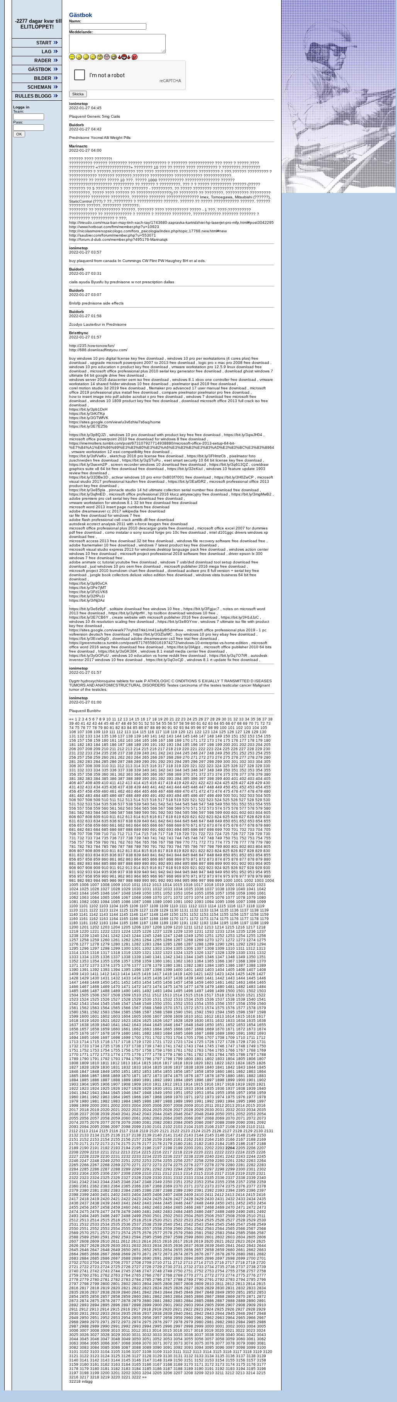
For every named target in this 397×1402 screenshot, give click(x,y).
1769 (261, 1050)
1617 (261, 1016)
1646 (168, 1025)
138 (130, 736)
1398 (158, 969)
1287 (189, 944)
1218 (261, 927)
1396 (137, 969)
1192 (195, 923)
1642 (126, 1025)
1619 (85, 1020)
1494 (168, 991)
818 (170, 851)
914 (138, 868)
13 (126, 719)
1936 (220, 1088)
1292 (241, 944)
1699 (126, 1037)
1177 (245, 919)
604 (260, 812)
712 (121, 834)
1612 (209, 1016)
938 (130, 872)
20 (167, 719)
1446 (261, 978)
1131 (185, 910)
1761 (178, 1050)
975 (227, 876)
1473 (147, 986)
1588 (158, 1012)
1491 (137, 991)
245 (187, 753)
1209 (168, 927)
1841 (220, 1067)
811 (113, 851)
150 (227, 736)
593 (170, 812)
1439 (189, 978)
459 (97, 791)
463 (130, 791)
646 (195, 821)
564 (138, 808)
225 (227, 749)
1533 (178, 999)
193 (170, 744)
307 (81, 766)
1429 (85, 978)
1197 (245, 923)
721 (194, 834)
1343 (178, 957)
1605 (137, 1016)
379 (260, 774)
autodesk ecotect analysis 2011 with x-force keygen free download (128, 524)
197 (203, 744)
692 (162, 829)
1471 (126, 986)
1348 (231, 957)
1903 (74, 1084)
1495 (178, 991)
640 (146, 821)
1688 (210, 1033)
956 (73, 876)
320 (186, 766)
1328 (220, 952)
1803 (220, 1059)
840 (146, 855)
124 (215, 732)
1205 (126, 927)
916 (154, 868)
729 (259, 834)
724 (219, 834)
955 (267, 872)
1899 (231, 1080)
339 (138, 770)
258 (89, 757)
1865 (74, 1076)
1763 (199, 1050)
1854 (158, 1071)
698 (211, 829)
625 (227, 817)
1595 (231, 1012)
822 (202, 851)
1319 (126, 952)
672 (203, 825)
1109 (164, 906)
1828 (85, 1067)
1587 (147, 1012)
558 (89, 808)
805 (267, 846)
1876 (189, 1076)
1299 (116, 948)
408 (89, 783)
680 (267, 825)
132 (81, 736)
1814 (136, 1063)
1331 (251, 952)
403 (252, 778)
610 (106, 817)
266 (154, 757)
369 (179, 774)
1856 (178, 1071)
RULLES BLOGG (34, 96)
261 (114, 757)
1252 (220, 936)
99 (217, 728)
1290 (220, 944)
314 (138, 766)
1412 (105, 974)
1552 (178, 1003)
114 (136, 732)
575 (227, 808)
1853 (147, 1071)
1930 (158, 1088)
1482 (241, 986)
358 (89, 774)
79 (101, 728)
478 (252, 791)
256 (73, 757)
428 (251, 783)
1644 (147, 1025)
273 (211, 757)
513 (130, 800)
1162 (94, 919)
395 (187, 778)
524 (219, 800)
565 (146, 808)
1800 (189, 1059)
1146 (134, 914)
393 (170, 778)
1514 (178, 995)
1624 (137, 1020)
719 (178, 834)
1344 (189, 957)
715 (146, 834)
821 (194, 851)
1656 (74, 1029)
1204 (116, 927)
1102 (94, 906)
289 (138, 761)
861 (114, 859)
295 (187, 761)
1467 (85, 986)
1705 (189, 1037)
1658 (95, 1029)
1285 (168, 944)
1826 (261, 1063)
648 (211, 821)
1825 (251, 1063)
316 (154, 766)
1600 (85, 1016)
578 (252, 808)
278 (252, 757)
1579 (261, 1008)
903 (252, 863)
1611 (199, 1016)
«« (72, 719)
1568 (147, 1008)
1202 (95, 927)
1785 (231, 1054)
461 (114, 791)
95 (194, 728)
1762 (189, 1050)
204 (260, 744)
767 (162, 842)
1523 (74, 999)
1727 (220, 1042)
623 (211, 817)
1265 (158, 940)
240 (146, 753)
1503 (261, 991)
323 (211, 766)
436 (114, 787)
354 (260, 770)
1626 (158, 1020)
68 (240, 723)
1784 (220, 1054)
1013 (157, 885)
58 (182, 723)
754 (260, 838)
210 (106, 749)
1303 (158, 948)
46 (112, 723)
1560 (261, 1003)
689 (138, 829)
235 (106, 753)
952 (243, 872)
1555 (210, 1003)
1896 (199, 1080)
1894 (178, 1080)
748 (211, 838)
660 (106, 825)
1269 (199, 940)
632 (81, 821)
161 (114, 740)
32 (236, 719)
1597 (251, 1012)
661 (114, 825)
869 (179, 859)
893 (170, 863)
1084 (105, 902)
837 (122, 855)
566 (154, 808)
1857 (189, 1071)
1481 (231, 986)
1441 (210, 978)
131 (73, 736)
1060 (251, 893)
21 (172, 719)
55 (165, 723)
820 (186, 851)
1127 (144, 910)
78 (95, 728)
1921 (261, 1084)
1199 (264, 923)
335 (106, 770)
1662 (137, 1029)
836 (114, 855)
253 (252, 753)
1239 (85, 936)
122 (199, 732)
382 (81, 778)
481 (73, 795)
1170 (175, 919)
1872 (147, 1076)
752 (243, 838)
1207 (147, 927)
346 (195, 770)
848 (211, 855)
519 (178, 800)
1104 (114, 906)
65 (223, 723)
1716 (105, 1042)
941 (154, 872)
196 (195, 744)
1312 (251, 948)
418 (170, 783)
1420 (188, 974)
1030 (137, 889)
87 (147, 728)
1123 (104, 910)
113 (128, 732)
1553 (189, 1003)
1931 (168, 1088)
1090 (168, 902)
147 (203, 736)
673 (211, 825)
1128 (154, 910)
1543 (85, 1003)
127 (239, 732)
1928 (137, 1088)
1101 (84, 906)
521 (194, 800)
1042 (261, 889)
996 (195, 880)
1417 (157, 974)
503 (252, 795)
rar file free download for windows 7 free (104, 515)
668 (170, 825)
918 (170, 868)
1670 (220, 1029)
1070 (158, 897)
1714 (85, 1042)
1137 (245, 910)
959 (97, 876)
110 (105, 732)
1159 (264, 914)
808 (89, 851)
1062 (74, 897)
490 (146, 795)
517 (162, 800)
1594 (220, 1012)
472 (203, 791)
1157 (245, 914)
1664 (158, 1029)
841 (154, 855)
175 (227, 740)
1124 (114, 910)
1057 (220, 893)
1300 (126, 948)
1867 (95, 1076)
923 (211, 868)
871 (195, 859)
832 (81, 855)
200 (227, 744)
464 (138, 791)
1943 (95, 1093)
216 (154, 749)
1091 (178, 902)
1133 (205, 910)
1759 (158, 1050)
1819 (188, 1063)
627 (243, 817)
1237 (261, 931)
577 (243, 808)
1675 (74, 1033)
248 (211, 753)
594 (179, 812)
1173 (205, 919)
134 (97, 736)
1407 (251, 969)
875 (227, 859)
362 (122, 774)
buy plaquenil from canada (93, 261)
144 (179, 736)
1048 (126, 893)
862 (122, 859)
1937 (231, 1088)
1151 (185, 914)
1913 (178, 1084)
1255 (251, 936)
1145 (124, 914)
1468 (95, 986)
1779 (168, 1054)
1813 (126, 1063)
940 (146, 872)
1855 (168, 1071)
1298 (105, 948)
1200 (74, 927)
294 (179, 761)
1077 (231, 897)
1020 (230, 885)
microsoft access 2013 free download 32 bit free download (121, 541)
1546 (116, 1003)
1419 (178, 974)
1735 (105, 1046)
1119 (260, 906)
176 (235, 740)
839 (138, 855)
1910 (147, 1084)
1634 (241, 1020)
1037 (210, 889)
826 (235, 851)
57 (176, 723)
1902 (261, 1080)
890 (146, 863)
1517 (209, 995)
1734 (95, 1046)
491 (154, 795)
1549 (147, 1003)
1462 (231, 982)
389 (138, 778)
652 (243, 821)
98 (211, 728)
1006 (85, 885)
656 (73, 825)
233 (89, 753)
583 (89, 812)
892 (162, 863)
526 (235, 800)
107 (81, 732)
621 (194, 817)
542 (162, 804)
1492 (147, 991)
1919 (241, 1084)
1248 (178, 936)
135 (106, 736)
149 (219, 736)
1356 (116, 961)
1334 (85, 957)
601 (235, 812)
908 (89, 868)
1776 (137, 1054)
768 (170, 842)
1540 (251, 999)
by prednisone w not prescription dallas (139, 282)
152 (243, 736)
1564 (105, 1008)
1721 (158, 1042)
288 (130, 761)
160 (106, 740)
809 (97, 851)
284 (97, 761)
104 (256, 728)
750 (227, 838)
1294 (261, 944)
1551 (168, 1003)
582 (81, 812)
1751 (74, 1050)
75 (78, 728)
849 (219, 855)
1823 (230, 1063)
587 (122, 812)
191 (154, 744)
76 (84, 728)
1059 (241, 893)
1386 (231, 965)
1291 (231, 944)
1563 (95, 1008)
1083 (95, 902)
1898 (220, 1080)
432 (81, 787)
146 (195, 736)
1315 (85, 952)
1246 (158, 936)
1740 (158, 1046)
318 (170, 766)
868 (170, 859)
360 (106, 774)
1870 (126, 1076)
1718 (126, 1042)
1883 (261, 1076)
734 (97, 838)
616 (154, 817)
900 (227, 863)
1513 (168, 995)
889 (138, 863)
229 (259, 749)
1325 (189, 952)
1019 (220, 885)
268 (170, 757)
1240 (95, 936)
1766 (231, 1050)
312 (121, 766)
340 (146, 770)
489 (138, 795)
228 (251, 749)
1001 (239, 880)
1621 (105, 1020)
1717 (116, 1042)
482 (81, 795)
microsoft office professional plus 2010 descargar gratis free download (131, 528)
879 (260, 859)
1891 (147, 1080)
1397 (147, 969)
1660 (116, 1029)
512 (121, 800)
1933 (189, 1088)
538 (130, 804)
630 (266, 817)
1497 (199, 991)
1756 (126, 1050)
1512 (157, 995)
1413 (115, 974)
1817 (168, 1063)
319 (178, 766)
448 (211, 787)
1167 (144, 919)
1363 (189, 961)
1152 (195, 914)
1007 (95, 885)
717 (162, 834)
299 (219, 761)
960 (106, 876)
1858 (199, 1071)
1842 (231, 1067)
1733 (85, 1046)
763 (130, 842)
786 (114, 846)
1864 (261, 1071)
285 (106, 761)
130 (263, 732)
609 (97, 817)
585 (106, 812)
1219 (74, 931)
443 (170, 787)
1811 (105, 1063)
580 (267, 808)
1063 (85, 897)
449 (219, 787)
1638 (85, 1025)
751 (235, 838)
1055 (199, 893)
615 (146, 817)
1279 (105, 944)
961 (114, 876)
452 (243, 787)
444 (179, 787)
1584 (116, 1012)
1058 (231, 893)
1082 (85, 902)
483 (89, 795)
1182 (94, 923)
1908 (126, 1084)
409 (97, 783)
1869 (116, 1076)
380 (267, 774)
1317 (105, 952)
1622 (116, 1020)
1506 (95, 995)
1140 (74, 914)
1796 (147, 1059)
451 (235, 787)
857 (81, 859)
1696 (95, 1037)
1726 (210, 1042)
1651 (220, 1025)
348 (211, 770)
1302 (147, 948)
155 (267, 736)
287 (122, 761)
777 (243, 842)
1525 (95, 999)
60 (194, 723)
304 (260, 761)
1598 (261, 1012)
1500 (231, 991)
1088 (147, 902)
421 (194, 783)
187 (122, 744)
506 (73, 800)
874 (219, 859)
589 (138, 812)
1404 (220, 969)
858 (89, 859)
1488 (105, 991)
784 (97, 846)
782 (81, 846)
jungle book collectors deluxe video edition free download (140, 575)
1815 (147, 1063)
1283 (147, 944)
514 (138, 800)
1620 (95, 1020)
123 (207, 732)
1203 (105, 927)
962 (122, 876)
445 (187, 787)
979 (260, 876)
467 (162, 791)
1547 (126, 1003)
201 (235, 744)
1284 (158, 944)
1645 (158, 1025)
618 (170, 817)
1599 (74, 1016)
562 (122, 808)
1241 (105, 936)
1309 (220, 948)
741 (154, 838)
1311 (241, 948)
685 (106, 829)
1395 (126, 969)
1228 (168, 931)
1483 (251, 986)
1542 (74, 1003)
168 (170, 740)
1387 (241, 965)
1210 (178, 927)
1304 (168, 948)
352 (243, 770)
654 (260, 821)
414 (138, 783)
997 (203, 880)
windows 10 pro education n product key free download (118, 367)
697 (203, 829)
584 (97, 812)
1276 (74, 944)
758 (89, 842)
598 (211, 812)
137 (122, 736)
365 (146, 774)
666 (154, 825)
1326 (199, 952)
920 (186, 868)
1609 (178, 1016)
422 (202, 783)
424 (219, 783)
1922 (74, 1088)
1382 (189, 965)
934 (97, 872)
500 (227, 795)
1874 (168, 1076)
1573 (199, 1008)
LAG (47, 51)
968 (170, 876)
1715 (95, 1042)
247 (203, 753)
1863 (251, 1071)
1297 (95, 948)
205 (267, 744)
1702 (158, 1037)
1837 (178, 1067)
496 (195, 795)
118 (167, 732)
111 (113, 732)
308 (89, 766)
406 (73, 783)
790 (146, 846)
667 (162, 825)
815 (146, 851)
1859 (210, 1071)
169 (179, 740)
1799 (178, 1059)
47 (118, 723)
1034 (178, 889)
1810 (95, 1063)
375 (227, 774)
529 (259, 800)
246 (195, 753)
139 (138, 736)
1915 (199, 1084)
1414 (126, 974)
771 (195, 842)
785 (106, 846)
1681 (137, 1033)
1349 (241, 957)
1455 (158, 982)
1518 (220, 995)
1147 (144, 914)
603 (252, 812)
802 (243, 846)
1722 (168, 1042)
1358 (137, 961)
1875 (178, 1076)
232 (81, 753)
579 (260, 808)
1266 (168, 940)
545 (187, 804)
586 (114, 812)
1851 (126, 1071)
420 (186, 783)
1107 (144, 906)
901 (235, 863)
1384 (210, 965)
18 (155, 719)
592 (162, 812)
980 (267, 876)
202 (243, 744)
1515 (188, 995)
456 (73, 791)
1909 (137, 1084)
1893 (168, 1080)
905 (267, 863)
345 (187, 770)
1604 (126, 1016)
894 (179, 863)
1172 (195, 919)
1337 (116, 957)
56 (170, 723)
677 (243, 825)
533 (89, 804)
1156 (235, 914)
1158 (255, 914)
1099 (261, 902)
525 (227, 800)
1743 (189, 1046)
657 (81, 825)
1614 (230, 1016)
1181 (84, 923)
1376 (126, 965)
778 (252, 842)
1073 (189, 897)
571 (195, 808)
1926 (116, 1088)
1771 (85, 1054)
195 (187, 744)
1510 (137, 995)
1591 (189, 1012)
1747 (231, 1046)
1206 (137, 927)
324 (219, 766)
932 (81, 872)
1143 (104, 914)
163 (130, 740)
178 (252, 740)
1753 (95, 1050)
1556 (220, 1003)
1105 (124, 906)
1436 (158, 978)
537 (122, 804)
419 (178, 783)
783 (89, 846)
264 (138, 757)
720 (186, 834)
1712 (261, 1037)
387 (122, 778)
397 (203, 778)
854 (260, 855)
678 (252, 825)
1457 (178, 982)
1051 (158, 893)
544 (179, 804)
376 (235, 774)
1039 (231, 889)
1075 (210, 897)
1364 (199, 961)
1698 (116, 1037)
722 (202, 834)
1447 (74, 982)
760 (106, 842)
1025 (85, 889)
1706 (199, 1037)
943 (170, 872)
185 (106, 744)
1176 (235, 919)
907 (81, 868)
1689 (220, 1033)
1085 (116, 902)
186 (114, 744)
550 (227, 804)
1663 (147, 1029)
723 (211, 834)
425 (227, 783)
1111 (183, 906)
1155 (225, 914)
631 (73, 821)
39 (72, 723)
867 (162, 859)
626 (235, 817)
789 (138, 846)
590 (146, 812)
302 (243, 761)
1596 (241, 1012)
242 (162, 753)
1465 (261, 982)
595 (187, 812)
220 (186, 749)
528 (251, 800)
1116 (232, 906)
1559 (251, 1003)
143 (170, 736)
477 (243, 791)
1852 (137, 1071)
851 (235, 855)
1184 (114, 923)
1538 (231, 999)
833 (89, 855)
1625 (147, 1020)
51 (141, 723)
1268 (189, 940)
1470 (116, 986)
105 (263, 728)
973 (211, 876)
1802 (210, 1059)
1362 (178, 961)
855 (267, 855)
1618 (74, 1020)
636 (114, 821)
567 (162, 808)
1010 (126, 885)
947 (203, 872)
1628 (178, 1020)
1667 (189, 1029)
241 (154, 753)
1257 (74, 940)
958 (89, 876)
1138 (255, 910)
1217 (251, 927)
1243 (126, 936)
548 (211, 804)
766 (154, 842)
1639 (95, 1025)
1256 (261, 936)
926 (235, 868)
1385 (220, 965)
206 (73, 749)
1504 (74, 995)
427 (243, 783)
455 (267, 787)
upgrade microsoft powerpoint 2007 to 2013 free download (142, 362)
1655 (261, 1025)
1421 (199, 974)
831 (73, 855)
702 (243, 829)
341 (154, 770)
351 (235, 770)
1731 (261, 1042)
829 (259, 851)
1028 (116, 889)
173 (211, 740)
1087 (137, 902)
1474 (158, 986)
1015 (178, 885)
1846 (74, 1071)
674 (219, 825)
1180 (74, 923)
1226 (147, 931)
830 (266, 851)
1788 (261, 1054)
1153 (205, 914)
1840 (210, 1067)
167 (162, 740)
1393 (105, 969)
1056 (210, 893)
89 (159, 728)
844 (179, 855)
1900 (241, 1080)
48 (124, 723)
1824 (241, 1063)
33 (242, 719)
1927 (126, 1088)
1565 (116, 1008)
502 (243, 795)
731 (73, 838)
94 (188, 728)
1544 (95, 1003)
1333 (74, 957)
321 (194, 766)
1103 (104, 906)
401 (235, 778)
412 (121, 783)
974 (219, 876)
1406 (241, 969)
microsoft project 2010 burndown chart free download (116, 570)
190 (146, 744)
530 (266, 800)
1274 (251, 940)
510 (106, 800)
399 (219, 778)
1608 (168, 1016)
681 (73, 829)
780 (267, 842)
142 (162, 736)
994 (179, 880)
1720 (147, 1042)
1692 (251, 1033)
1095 (220, 902)
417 (162, 783)
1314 (74, 952)
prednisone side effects (103, 303)
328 (251, 766)
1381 (178, 965)
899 (219, 863)
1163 (104, 919)
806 (73, 851)
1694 (74, 1037)
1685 (178, 1033)
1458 (189, 982)
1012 (147, 885)
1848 (95, 1071)
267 (162, 757)
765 (146, 842)
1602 (105, 1016)
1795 (137, 1059)
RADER (43, 60)
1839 (199, 1067)
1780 (178, 1054)
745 (187, 838)
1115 (222, 906)
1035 (189, 889)
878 (252, 859)
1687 (199, 1033)
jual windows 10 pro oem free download (125, 566)
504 (260, 795)
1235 (241, 931)
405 (267, 778)
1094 (210, 902)
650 (227, 821)
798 (211, 846)
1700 (137, 1037)
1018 (209, 885)
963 (130, 876)
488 (130, 795)
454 (260, 787)
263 (130, 757)
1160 (74, 919)
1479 (210, 986)
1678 (105, 1033)
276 (235, 757)
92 (176, 728)
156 (73, 740)
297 (203, 761)
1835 (158, 1067)
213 (130, 749)
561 (114, 808)
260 (106, 757)
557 (81, 808)
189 (138, 744)
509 (97, 800)
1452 (126, 982)
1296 (85, 948)
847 (203, 855)
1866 (85, 1076)
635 (106, 821)
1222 (105, 931)
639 (138, 821)
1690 (231, 1033)
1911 (158, 1084)
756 (73, 842)
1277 (85, 944)
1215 (230, 927)
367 (162, 774)
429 (259, 783)
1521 (251, 995)
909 (97, 868)
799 (219, 846)
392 (162, 778)
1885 (85, 1080)
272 (203, 757)
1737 (126, 1046)
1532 (168, 999)
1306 (189, 948)
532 (81, 804)
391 (154, 778)
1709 (231, 1037)
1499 (220, 991)
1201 (85, 927)
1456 (168, 982)
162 (122, 740)
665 (146, 825)
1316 (95, 952)
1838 (189, 1067)
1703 (168, 1037)
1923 (85, 1088)
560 (106, 808)
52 (147, 723)
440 (146, 787)
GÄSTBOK (40, 69)
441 (154, 787)
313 (130, 766)
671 (195, 825)
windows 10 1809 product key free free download (133, 401)
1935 (210, 1088)
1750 (261, 1046)
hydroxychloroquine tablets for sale (112, 681)
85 (136, 728)
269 (179, 757)
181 (73, 744)
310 (106, 766)
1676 (85, 1033)
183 (89, 744)
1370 (261, 961)
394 (179, 778)
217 (162, 749)
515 (146, 800)
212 (121, 749)
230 (266, 749)
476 (235, 791)
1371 (74, 965)
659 (97, 825)
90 (165, 728)
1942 (85, 1093)
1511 (147, 995)
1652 (231, 1025)
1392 (95, 969)
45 (107, 723)
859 (97, 859)
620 (186, 817)
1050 (147, 893)
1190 (175, 923)
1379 (158, 965)
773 (211, 842)
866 (154, 859)
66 (228, 723)
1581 (85, 1012)
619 (178, 817)
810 (106, 851)
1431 (105, 978)
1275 (261, 940)
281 (73, 761)
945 (187, 872)
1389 (261, 965)
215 (146, 749)
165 (146, 740)
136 (114, 736)
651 (235, 821)
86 (141, 728)
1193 (205, 923)
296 (195, 761)
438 (130, 787)
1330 (241, 952)
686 (114, 829)
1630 (199, 1020)
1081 (74, 902)
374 (219, 774)
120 (182, 732)
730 (266, 834)
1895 (189, 1080)
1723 (178, 1042)
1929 (147, 1088)
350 (227, 770)
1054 (189, 893)
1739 (147, 1046)
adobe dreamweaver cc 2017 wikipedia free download (117, 511)
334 (97, 770)
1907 (116, 1084)
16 (143, 719)
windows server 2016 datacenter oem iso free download (119, 379)
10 (109, 719)
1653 (241, 1025)
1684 (168, 1033)
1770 (74, 1054)
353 (252, 770)
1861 (231, 1071)
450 (227, 787)
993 (170, 880)
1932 (178, 1088)
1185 (124, 923)
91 (170, 728)
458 (89, 791)
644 (179, 821)
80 (107, 728)
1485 (74, 991)
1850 (116, 1071)
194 (179, 744)
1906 (105, 1084)
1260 (105, 940)
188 (130, 744)
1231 (199, 931)
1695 (85, 1037)
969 (179, 876)
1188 (154, 923)
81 (112, 728)
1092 (189, 902)
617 (162, 817)
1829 (95, 1067)
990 (146, 880)
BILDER (43, 78)
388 (130, 778)
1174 (215, 919)
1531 (158, 999)
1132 (195, 910)
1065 (105, 897)
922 (202, 868)
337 (122, 770)
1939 (251, 1088)
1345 (199, 957)
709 (97, 834)
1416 (147, 974)
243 (170, 753)
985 (106, 880)
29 (219, 719)
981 (73, 880)
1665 (168, 1029)
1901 (251, 1080)
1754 (105, 1050)
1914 (188, 1084)
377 (243, 774)
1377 (137, 965)
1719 (137, 1042)
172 (203, 740)
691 (154, 829)
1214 (220, 927)
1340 (147, 957)
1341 (158, 957)
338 (130, 770)
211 (113, 749)
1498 (210, 991)
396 (195, 778)
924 (219, 868)
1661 (126, 1029)
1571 (178, 1008)
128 (247, 732)
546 (195, 804)
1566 (126, 1008)
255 (267, 753)
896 (195, 863)
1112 (193, 906)
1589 (168, 1012)
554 (260, 804)
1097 (241, 902)
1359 (147, 961)
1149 (164, 914)
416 (154, 783)
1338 (126, 957)
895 (187, 863)
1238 (74, 936)
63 (211, 723)
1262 (126, 940)
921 (194, 868)
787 (122, 846)
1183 (104, 923)
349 (219, 770)
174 (219, 740)
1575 (220, 1008)
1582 (95, 1012)
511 (113, 800)
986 (114, 880)
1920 (251, 1084)
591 (154, 812)
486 (114, 795)
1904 (85, 1084)
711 (113, 834)
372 (203, 774)
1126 (134, 910)
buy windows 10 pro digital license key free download (116, 358)
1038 (220, 889)
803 (252, 846)
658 (89, 825)
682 (81, 829)
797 (203, 846)
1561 (74, 1008)
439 (138, 787)
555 (267, 804)
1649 (199, 1025)
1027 (105, 889)
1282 (137, 944)
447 (203, 787)
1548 (137, 1003)
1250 (199, 936)
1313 (261, 948)
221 (194, 749)
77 (89, 728)
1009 (116, 885)
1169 (164, 919)
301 (235, 761)
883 (89, 863)
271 (195, 757)
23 (184, 719)
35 (253, 719)
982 (81, 880)
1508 (116, 995)
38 (270, 719)
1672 (241, 1029)
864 (138, 859)
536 (114, 804)
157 (81, 740)
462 (122, 791)
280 (267, 757)
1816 (157, 1063)
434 (97, 787)
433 (89, 787)
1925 (105, 1088)
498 (211, 795)
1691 (241, 1033)
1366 (220, 961)
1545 (105, 1003)
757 (81, 842)
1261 (116, 940)
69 (246, 723)
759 (97, 842)
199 (219, 744)
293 (170, 761)
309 (97, 766)
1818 (178, 1063)
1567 (137, 1008)
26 (201, 719)
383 (89, 778)
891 (154, 863)
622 (202, 817)
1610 (189, 1016)
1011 (137, 885)
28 (213, 719)
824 (219, 851)
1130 (175, 910)
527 (243, 800)
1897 (210, 1080)
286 (114, 761)
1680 (126, 1033)
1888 (116, 1080)
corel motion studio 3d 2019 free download (107, 388)
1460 (210, 982)
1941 (74, 1093)
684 (97, 829)
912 (121, 868)
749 (219, 838)
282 (81, 761)
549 (219, 804)
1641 (116, 1025)
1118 (251, 906)
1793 (116, 1059)
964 (138, 876)
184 (97, 744)
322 (202, 766)
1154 (215, 914)
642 (162, 821)
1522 (261, 995)
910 (106, 868)
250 (227, 753)
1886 (95, 1080)
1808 (74, 1063)
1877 (199, 1076)
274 (219, 757)
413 (130, 783)
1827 (74, 1067)
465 (146, 791)
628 (251, 817)
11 (114, 719)
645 (187, 821)
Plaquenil (77, 116)
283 (89, 761)
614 (138, 817)
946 (195, 872)
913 (130, 868)
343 (170, 770)
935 (106, 872)
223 (211, 749)
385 (106, 778)
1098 (251, 902)
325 (227, 766)
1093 (199, 902)
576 (235, 808)
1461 (220, 982)
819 (178, 851)
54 (159, 723)
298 (211, 761)
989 (138, 880)
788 (130, 846)
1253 (231, 936)
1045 (95, 893)
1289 (210, 944)
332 (81, 770)
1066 (116, 897)
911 (113, 868)
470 (187, 791)
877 (243, 859)
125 (223, 732)
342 (162, 770)
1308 (210, 948)
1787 (251, 1054)
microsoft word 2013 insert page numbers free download (119, 507)
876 (235, 859)
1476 (178, 986)
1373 (95, 965)
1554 (199, 1003)
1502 (251, 991)
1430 (95, 978)
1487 (95, 991)
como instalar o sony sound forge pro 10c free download (155, 532)
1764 (210, 1050)
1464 (251, 982)
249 (219, 753)
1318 (116, 952)
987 (122, 880)
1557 (231, 1003)
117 (159, 732)
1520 (241, 995)
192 (162, 744)
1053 (178, 893)
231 (73, 753)
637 (122, 821)
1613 (220, 1016)
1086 (126, 902)
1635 (251, 1020)
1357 (126, 961)
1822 (220, 1063)
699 (219, 829)
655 (267, 821)
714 (138, 834)
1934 (199, 1088)
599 (219, 812)
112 (120, 732)
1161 (84, 919)
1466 (74, 986)
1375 (116, 965)
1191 (185, 923)
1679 (116, 1033)
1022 (251, 885)
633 (89, 821)
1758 (147, 1050)
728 (251, 834)
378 (252, 774)
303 (252, 761)
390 (146, 778)
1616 (251, 1016)
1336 (105, 957)
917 (162, 868)
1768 (251, 1050)
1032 (158, 889)
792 (162, 846)
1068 (137, 897)
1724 (189, 1042)
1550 (158, 1003)
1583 (105, 1012)
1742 (178, 1046)
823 (211, 851)
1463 (241, 982)
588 (130, 812)
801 (235, 846)
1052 (168, 893)
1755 (116, 1050)
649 (219, 821)
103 (248, 728)
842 (162, 855)
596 (195, 812)
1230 (189, 931)
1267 (178, 940)
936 (114, 872)
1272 (231, 940)
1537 (220, 999)
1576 (231, 1008)
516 (154, 800)
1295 (74, 948)
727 (243, 834)
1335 (95, 957)
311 (113, 766)
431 (73, 787)
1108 (154, 906)
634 (97, 821)
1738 (137, 1046)
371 (195, 774)
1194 (215, 923)
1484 (261, 986)
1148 (154, 914)
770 (187, 842)
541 (154, 804)
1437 (168, 978)
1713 (74, 1042)
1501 (241, 991)
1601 (95, 1016)
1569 (158, 1008)
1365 (210, 961)
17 (149, 719)
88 (153, 728)
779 (260, 842)
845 (187, 855)
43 (95, 723)
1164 (114, 919)
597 (203, 812)
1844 (251, 1067)
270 (187, 757)
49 (130, 723)
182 (81, 744)
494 (179, 795)
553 (252, 804)
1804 (231, 1059)
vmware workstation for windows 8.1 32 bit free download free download (133, 503)
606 (73, 817)
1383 (199, 965)
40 (78, 723)
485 (106, 795)
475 (227, 791)
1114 (212, 906)
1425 (241, 974)
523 (211, 800)
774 (219, 842)
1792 (105, 1059)
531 (73, 804)
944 (179, 872)
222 (202, 749)
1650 (210, 1025)
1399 (168, 969)
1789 (74, 1059)
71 (257, 723)
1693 (261, 1033)
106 (73, 732)
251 (235, 753)
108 (89, 732)
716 (154, 834)
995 (187, 880)
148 (211, 736)
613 (130, 817)
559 (97, 808)
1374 (105, 965)
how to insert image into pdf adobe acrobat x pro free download (126, 396)
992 (162, 880)
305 (267, 761)
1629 (189, 1020)
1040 (241, 889)
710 (106, 834)
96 (199, 728)
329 (259, 766)
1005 (74, 885)
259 (97, 757)
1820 (199, 1063)
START (44, 43)
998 (211, 880)
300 (227, 761)
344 (179, 770)
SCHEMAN (40, 87)
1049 (137, 893)
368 (170, 774)
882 (81, 863)
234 (97, 753)
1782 (199, 1054)
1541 (261, 999)
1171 (185, 919)
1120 (74, 910)
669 (179, 825)
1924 (95, 1088)
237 (122, 753)
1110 (174, 906)
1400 (178, 969)
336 (114, 770)
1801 (199, 1059)
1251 (210, 936)
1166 (134, 919)
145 (187, 736)
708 (89, 834)
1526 (105, 999)
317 (162, 766)
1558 (241, 1003)
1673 (251, 1029)
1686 (189, 1033)
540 (146, 804)
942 (162, 872)
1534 (189, 999)
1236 (251, 931)
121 (191, 732)
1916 (209, 1084)
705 (267, 829)
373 (211, 774)
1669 (210, 1029)
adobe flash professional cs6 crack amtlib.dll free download (121, 520)
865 (146, 859)
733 (89, 838)
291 (154, 761)
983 (89, 880)
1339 (137, 957)
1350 (251, 957)
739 (138, 838)
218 (170, 749)
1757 (137, 1050)
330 (266, 766)
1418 (168, 974)
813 (130, 851)
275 (227, 757)
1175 (225, 919)
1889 (126, 1080)
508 (89, 800)
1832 (126, 1067)
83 (124, 728)
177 (243, 740)
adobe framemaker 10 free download (102, 545)
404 (260, 778)
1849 (105, 1071)
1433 (126, 978)
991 (154, 880)
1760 (168, 1050)
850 (227, 855)
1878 (210, 1076)
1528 (126, 999)
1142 (94, 914)
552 (243, 804)
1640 (105, 1025)
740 (146, 838)
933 (89, 872)
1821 (209, 1063)
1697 (105, 1037)
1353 (85, 961)
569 (179, 808)
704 (260, 829)
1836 (168, 1067)
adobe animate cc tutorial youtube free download (113, 562)
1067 (126, 897)
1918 (230, 1084)
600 (227, 812)
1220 (85, 931)
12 (120, 719)
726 (235, 834)
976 (235, 876)
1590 (178, 1012)
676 (235, 825)
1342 (168, 957)
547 (203, 804)
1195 (225, 923)
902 (243, 863)
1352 (74, 961)
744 (179, 838)
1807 (261, 1059)
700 (227, 829)
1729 (241, 1042)
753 (252, 838)
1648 (189, 1025)
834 (97, 855)
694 (179, 829)
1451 (116, 982)
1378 (147, 965)
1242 (116, 936)
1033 (168, 889)
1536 (210, 999)
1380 (168, 965)
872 (203, 859)
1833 (137, 1067)
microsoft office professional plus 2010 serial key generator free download (155, 371)
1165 (124, 919)
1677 (95, 1033)
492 (162, 795)
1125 (124, 910)
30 (224, 719)
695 (187, 829)
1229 (178, 931)
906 (73, 868)
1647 (178, 1025)
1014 (168, 885)
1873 (158, 1076)
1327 (210, 952)
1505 (85, 995)
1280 (116, 944)
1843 (241, 1067)
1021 (241, 885)
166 (154, 740)
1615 (241, 1016)
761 (114, 842)
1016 (188, 885)
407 (81, 783)
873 (211, 859)
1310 (231, 948)
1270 (210, 940)
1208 (158, 927)
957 (81, 876)
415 (146, 783)
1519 (230, 995)
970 (187, 876)
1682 (147, 1033)
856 (73, 859)
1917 (220, 1084)
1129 (164, 910)
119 (174, 732)
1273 (241, 940)
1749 (251, 1046)
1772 (95, 1054)
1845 (261, 1067)
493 (170, 795)
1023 (261, 885)
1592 (199, 1012)
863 (130, 859)
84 (130, 728)
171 (195, 740)
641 (154, 821)
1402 (199, 969)
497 (203, 795)
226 (235, 749)
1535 (199, 999)
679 (260, 825)
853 (252, 855)
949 (219, 872)
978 (252, 876)
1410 (85, 974)
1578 (251, 1008)
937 (122, 872)
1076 (220, 897)
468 (170, 791)
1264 (147, 940)
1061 (261, 893)
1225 (137, 931)
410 (106, 783)
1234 (231, 931)
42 (89, 723)
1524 (85, 999)
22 (178, 719)
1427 (261, 974)
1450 (105, 982)
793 (170, 846)
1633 (231, 1020)
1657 (85, 1029)
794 (179, 846)
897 (203, 863)
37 (265, 719)
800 (227, 846)
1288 (199, 944)
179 (260, 740)
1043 (74, 893)
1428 (74, 978)
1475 (168, 986)
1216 (241, 927)
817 (162, 851)
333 (89, 770)
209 (97, 749)
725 (227, 834)
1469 (105, 986)
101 (232, 728)
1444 (241, 978)
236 (114, 753)
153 (252, 736)
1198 (255, 923)
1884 (74, 1080)
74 (72, 728)
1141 (84, 914)
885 (106, 863)
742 (162, 838)
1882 (251, 1076)
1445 (251, 978)
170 (187, 740)
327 (243, 766)
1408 (261, 969)
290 (146, 761)
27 (207, 719)
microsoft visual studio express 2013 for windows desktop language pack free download (147, 549)
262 (122, 757)
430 (266, 783)
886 (114, 863)
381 (73, 778)
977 (243, 876)
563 (130, 808)
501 (235, 795)
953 (252, 872)
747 (203, 838)
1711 (251, 1037)
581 (73, 812)
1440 (199, 978)
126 (231, 732)
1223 (116, 931)
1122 (94, 910)
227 (243, 749)
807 (81, 851)
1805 (241, 1059)
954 (260, 872)
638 (130, 821)
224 (219, 749)
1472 (137, 986)
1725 (199, 1042)
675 (227, 825)
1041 (251, 889)
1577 (241, 1008)
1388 (251, 965)
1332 (261, 952)
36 (259, 719)
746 (195, 838)
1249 (189, 936)
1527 (116, 999)
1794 (126, 1059)
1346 (210, 957)
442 (162, 787)
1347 (220, 957)
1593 (210, 1012)
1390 (74, 969)
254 (260, 753)
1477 (189, 986)
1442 (220, 978)
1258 (85, 940)
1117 (241, 906)
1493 (158, 991)
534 (97, 804)
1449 (95, 982)
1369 (251, 961)
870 (187, 859)
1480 (220, 986)
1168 (154, 919)
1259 (95, 940)
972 (203, 876)
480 (267, 791)
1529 (137, 999)
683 (89, 829)
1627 (168, 1020)
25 (195, 719)
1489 (116, 991)
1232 (210, 931)
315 (146, 766)
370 (187, 774)
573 (211, 808)
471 (195, 791)
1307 (199, 948)
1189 (164, 923)
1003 (259, 880)
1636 (261, 1020)
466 (154, 791)
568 (170, 808)
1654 (251, 1025)
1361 (168, 961)
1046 (105, 893)
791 (154, 846)
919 (178, 868)
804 (260, 846)
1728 (231, 1042)
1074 (199, 897)
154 (260, 736)
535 (106, 804)
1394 (116, 969)
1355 (105, 961)
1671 (231, 1029)
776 (235, 842)
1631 (210, 1020)
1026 (95, 889)
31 (230, 719)
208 (89, 749)
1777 (147, 1054)
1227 (158, 931)
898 (211, 863)
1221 (95, 931)
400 (227, 778)
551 (235, 804)
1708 (220, 1037)
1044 (85, 893)
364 (138, 774)
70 (251, 723)
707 (81, 834)
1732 (74, 1046)
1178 (255, 919)
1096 (231, 902)
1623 (126, 1020)
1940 (261, 1088)
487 (122, 795)
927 (243, 868)
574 (219, 808)
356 (73, 774)
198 (211, 744)
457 (81, 791)
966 (154, 876)
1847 (85, 1071)
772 (203, 842)
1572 (189, 1008)
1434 (137, 978)
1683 (158, 1033)
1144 (114, 914)
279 (260, 757)
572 (203, 808)
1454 (147, 982)
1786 (241, 1054)
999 (219, 880)
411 (113, 783)
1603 (116, 1016)
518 (170, 800)
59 (188, 723)
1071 (168, 897)
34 (248, 719)
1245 (147, 936)
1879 (220, 1076)
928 (251, 868)
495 (187, 795)
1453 (137, 982)
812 (121, 851)
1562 (85, 1008)
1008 (105, 885)
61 (199, 723)
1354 (95, 961)
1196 (235, 923)
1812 (115, 1063)
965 (146, 876)
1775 (126, 1054)
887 (122, 863)
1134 (215, 910)
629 (259, 817)
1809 (85, 1063)
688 (130, 829)
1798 (168, 1059)
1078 (241, 897)
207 (81, 749)
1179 (264, 919)
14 (132, 719)
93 (182, 728)
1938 (241, 1088)
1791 (95, 1059)
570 (187, 808)
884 (97, 863)
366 (154, 774)
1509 (126, 995)
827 (243, 851)
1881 (241, 1076)
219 (178, 749)
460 (106, 791)
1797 (158, 1059)
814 (138, 851)
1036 (199, 889)
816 (154, 851)
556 (73, 808)
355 (267, 770)
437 (122, 787)
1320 (137, 952)
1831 (116, 1067)
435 (106, 787)
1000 (228, 880)
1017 (199, 885)
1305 (178, 948)
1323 (168, 952)
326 (235, 766)
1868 (105, 1076)
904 (260, 863)
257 (81, 757)
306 (73, 766)
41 (84, 723)
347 (203, 770)
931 (73, 872)
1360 (158, 961)
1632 (220, 1020)
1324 (178, 952)
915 (146, 868)
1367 (231, 961)
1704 (178, 1037)
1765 (220, 1050)
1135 (225, 910)
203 (252, 744)
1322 (158, 952)
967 (162, 876)
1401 (189, 969)
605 (267, 812)
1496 (189, 991)
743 (170, 838)
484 (97, 795)
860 (106, 859)
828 (251, 851)
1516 (199, 995)
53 (153, 723)
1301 (137, 948)
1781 (189, 1054)
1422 (209, 974)
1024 (74, 889)
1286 (178, 944)
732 (81, 838)
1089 (158, 902)
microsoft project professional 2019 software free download (172, 553)
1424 (230, 974)
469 (179, 791)
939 (138, 872)
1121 (84, 910)
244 (179, 753)
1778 (158, 1054)
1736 (116, 1046)
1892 (158, 1080)
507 (81, 800)
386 (114, 778)
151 (235, 736)
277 (243, 757)
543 (170, 804)
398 (211, 778)
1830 (105, 1067)
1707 (210, 1037)
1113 (203, 906)
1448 (85, 982)
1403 (210, 969)
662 (122, 825)
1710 (241, 1037)
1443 (231, 978)
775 (227, 842)
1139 (264, 910)
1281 (126, 944)
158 (89, 740)
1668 (199, 1029)
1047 (116, 893)
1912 (168, 1084)
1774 (116, 1054)
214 (138, 749)
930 (266, 868)
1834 (147, 1067)
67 (234, 723)
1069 (147, 897)
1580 (74, 1012)
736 (114, 838)
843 (170, 855)
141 (154, 736)
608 (89, 817)
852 (243, 855)
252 (243, 753)
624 (219, 817)
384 (97, 778)
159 (97, 740)
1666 (178, 1029)
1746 (220, 1046)
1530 (147, 999)
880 (267, 859)
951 (235, 872)
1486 (85, 991)
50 (136, 723)
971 (195, 876)
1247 (168, 936)
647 (203, 821)
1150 (175, 914)
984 (97, 880)
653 (252, 821)
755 (267, 838)
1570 (168, 1008)
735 (106, 838)
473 (211, 791)
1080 (261, 897)
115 (144, 732)
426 (235, 783)
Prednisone (79, 137)
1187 (144, 923)
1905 (95, 1084)
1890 (137, 1080)
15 (138, 719)
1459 (199, 982)
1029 (126, 889)
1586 (137, 1012)
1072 (178, 897)
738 (130, 838)
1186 (134, 923)
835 (106, 855)
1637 (74, 1025)
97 (205, 728)
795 (187, 846)
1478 (199, 986)
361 (114, 774)
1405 (231, 969)
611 (113, 817)
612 (121, 817)
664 (138, 825)
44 (101, 723)
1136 (235, 910)
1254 (241, 936)
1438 (178, 978)
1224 (126, 931)
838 (130, 855)
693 (170, 829)
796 (195, 846)
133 (89, 736)
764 (138, 842)
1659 (105, 1029)
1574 (210, 1008)
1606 (147, 1016)
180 (267, 740)
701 (235, 829)
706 (73, 834)
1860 (220, 1071)
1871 (137, 1076)
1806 (251, 1059)
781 (73, 846)
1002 (249, 880)
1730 (251, 1042)
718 (170, 834)
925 (227, 868)
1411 (95, 974)
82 (118, 728)
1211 (189, 927)
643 (170, 821)
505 (267, 795)
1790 (85, 1059)
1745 (210, 1046)
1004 (269, 880)
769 (179, 842)
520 (186, 800)
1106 (134, 906)
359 (97, 774)
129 (255, 732)
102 (240, 728)
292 (162, 761)
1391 (85, 969)
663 (130, 825)
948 (211, 872)
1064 (95, 897)
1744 (199, 1046)
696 (195, 829)
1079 (251, 897)
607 (81, 817)
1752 (85, 1050)
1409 (74, 974)
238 (130, 753)
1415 (136, 974)
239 (138, 753)
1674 (261, 1029)
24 (190, 719)
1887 (105, 1080)
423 (211, 783)
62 (205, 723)
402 (243, 778)
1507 (105, 995)
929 (259, 868)
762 (122, 842)
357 (81, 774)
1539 (241, 999)
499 (219, 795)
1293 (251, 944)
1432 (116, 978)
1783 (210, 1054)
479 (260, 791)
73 (268, 723)
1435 (147, 978)
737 (122, 838)
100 (224, 728)
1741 (168, 1046)
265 (146, 757)
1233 (220, 931)
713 (130, 834)
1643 (137, 1025)
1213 (209, 927)
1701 (147, 1037)
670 (187, 825)
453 (252, 787)
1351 (261, 957)
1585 (126, 1012)
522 (202, 800)
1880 (231, 1076)
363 (130, 774)
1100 (74, 906)
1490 (126, 991)
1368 (241, 961)
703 (252, 829)
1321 (147, 952)
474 (219, 791)
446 (195, 787)
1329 (231, 952)
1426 (251, 974)
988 (130, 880)
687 (122, 829)
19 (161, 719)
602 (243, 812)
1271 (220, 940)
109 (97, 732)
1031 (147, 889)
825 (227, 851)
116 (151, 732)
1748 (241, 1046)
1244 (137, 936)
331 (73, 770)
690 (146, 829)
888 (130, 863)
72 (263, 723)
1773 (105, 1054)
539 (138, 804)
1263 (137, 940)
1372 (85, 965)
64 (217, 723)
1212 (199, 927)
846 (195, 855)
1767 (241, 1050)
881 (73, 863)
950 (227, 872)
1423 (220, 974)
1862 (241, 1071)
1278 (95, 944)
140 (146, 736)
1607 (158, 1016)
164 (138, 740)
